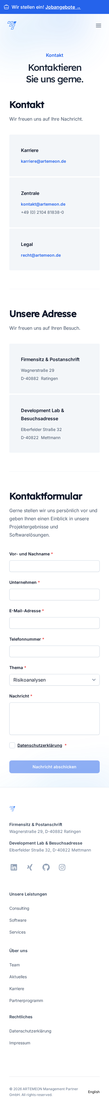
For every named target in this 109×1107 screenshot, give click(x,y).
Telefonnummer (25, 639)
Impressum (19, 1042)
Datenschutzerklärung (39, 745)
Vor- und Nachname (30, 553)
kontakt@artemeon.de (43, 204)
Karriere (16, 988)
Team (14, 964)
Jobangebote (63, 7)
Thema (16, 667)
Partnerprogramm (26, 1000)
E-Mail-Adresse (25, 610)
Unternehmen (23, 582)
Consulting (19, 908)
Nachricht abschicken (54, 766)
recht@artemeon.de (41, 255)
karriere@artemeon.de (43, 161)
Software (17, 920)
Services (17, 932)
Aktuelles (18, 976)
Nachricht (19, 695)
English (94, 1092)
